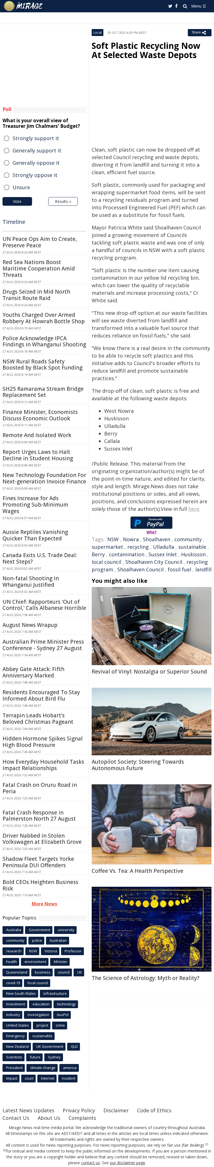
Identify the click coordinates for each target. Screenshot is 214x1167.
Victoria (51, 950)
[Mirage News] (23, 6)
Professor (73, 950)
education (41, 1004)
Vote (17, 201)
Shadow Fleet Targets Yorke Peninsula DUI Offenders (38, 862)
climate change (42, 1067)
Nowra (131, 539)
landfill (203, 569)
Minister (60, 961)
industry (13, 1014)
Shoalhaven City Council (153, 562)
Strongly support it (36, 138)
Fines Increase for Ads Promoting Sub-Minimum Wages (35, 505)
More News (44, 904)
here (193, 508)
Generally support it (37, 150)
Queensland (16, 972)
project (42, 1025)
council (64, 972)
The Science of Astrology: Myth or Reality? (145, 978)
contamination (126, 554)
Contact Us (16, 1118)
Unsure (21, 187)
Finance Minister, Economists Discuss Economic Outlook (40, 415)
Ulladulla (163, 546)
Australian (58, 940)
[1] (206, 1144)
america (70, 1067)
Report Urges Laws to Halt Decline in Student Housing (38, 455)
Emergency (15, 1035)
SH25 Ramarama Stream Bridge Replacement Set (43, 392)
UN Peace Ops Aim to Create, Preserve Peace (40, 242)
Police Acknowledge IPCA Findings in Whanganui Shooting (44, 341)
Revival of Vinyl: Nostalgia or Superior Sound (149, 671)
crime (60, 1025)
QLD (74, 1046)
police (37, 940)
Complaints (82, 1118)
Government (39, 929)
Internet (47, 1078)
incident (68, 1078)
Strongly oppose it (35, 175)
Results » (63, 201)
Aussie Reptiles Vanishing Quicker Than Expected (35, 535)
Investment (15, 1004)
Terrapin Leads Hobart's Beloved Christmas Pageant (38, 718)
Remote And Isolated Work (37, 435)
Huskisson (193, 554)
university (66, 929)
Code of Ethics (154, 1110)
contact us (90, 1162)
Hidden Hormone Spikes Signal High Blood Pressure (43, 742)
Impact (11, 1078)
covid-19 (13, 982)
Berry (98, 554)
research (13, 950)
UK (79, 972)
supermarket (107, 546)
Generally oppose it (36, 162)
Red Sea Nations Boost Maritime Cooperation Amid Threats (39, 268)
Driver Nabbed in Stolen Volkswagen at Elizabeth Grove (42, 839)
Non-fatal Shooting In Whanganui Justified (31, 581)
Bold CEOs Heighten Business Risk (40, 885)
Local (97, 32)
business (42, 972)
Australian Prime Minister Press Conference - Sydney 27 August (43, 645)
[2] (4, 1150)
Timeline (14, 222)
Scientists (14, 1057)
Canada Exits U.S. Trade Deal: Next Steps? (40, 558)
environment (35, 961)
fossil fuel (179, 569)
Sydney (54, 1057)
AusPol (63, 1014)
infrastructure (55, 993)
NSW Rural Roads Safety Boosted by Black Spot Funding (42, 365)
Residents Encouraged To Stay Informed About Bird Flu (41, 695)
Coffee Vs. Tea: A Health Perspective (137, 870)
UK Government (49, 1046)
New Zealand (17, 1046)
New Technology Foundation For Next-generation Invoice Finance (44, 478)
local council (106, 562)
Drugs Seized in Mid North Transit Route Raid (36, 295)
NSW (113, 539)
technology (66, 1004)
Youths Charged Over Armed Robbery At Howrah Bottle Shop (44, 318)
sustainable (192, 546)
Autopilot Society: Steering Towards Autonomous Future (138, 765)
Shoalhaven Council (140, 569)
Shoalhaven (156, 539)
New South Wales (21, 993)
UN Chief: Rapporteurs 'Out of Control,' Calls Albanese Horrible (44, 605)
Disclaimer (116, 1110)
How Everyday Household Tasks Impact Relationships (43, 765)
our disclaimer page (127, 1162)
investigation (38, 1014)
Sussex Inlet (163, 554)
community (188, 539)
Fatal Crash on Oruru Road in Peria (40, 788)
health (11, 961)
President (14, 1067)
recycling (138, 546)
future (35, 1057)
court (29, 1078)
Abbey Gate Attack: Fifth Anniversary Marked (33, 672)
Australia (13, 929)
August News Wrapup (30, 625)
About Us (49, 1118)
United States (17, 1025)
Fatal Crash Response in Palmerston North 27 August (39, 816)
